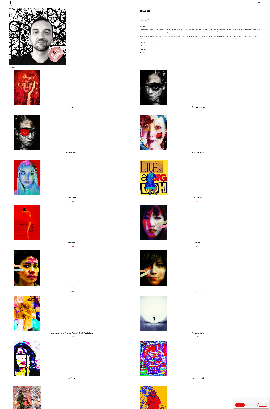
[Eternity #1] (27, 387)
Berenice (198, 288)
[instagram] (143, 52)
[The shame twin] (27, 116)
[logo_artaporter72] (10, 1)
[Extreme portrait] (153, 341)
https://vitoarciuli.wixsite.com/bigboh (149, 45)
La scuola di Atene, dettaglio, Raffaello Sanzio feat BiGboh (72, 333)
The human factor (198, 333)
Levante (198, 243)
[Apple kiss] (27, 341)
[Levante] (153, 206)
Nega (251, 405)
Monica (71, 107)
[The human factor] (153, 296)
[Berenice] (153, 251)
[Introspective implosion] (153, 387)
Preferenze (262, 405)
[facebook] (140, 52)
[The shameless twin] (153, 70)
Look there (72, 197)
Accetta (240, 405)
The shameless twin (198, 107)
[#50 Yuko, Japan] (153, 116)
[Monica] (27, 70)
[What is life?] (153, 161)
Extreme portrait (198, 378)
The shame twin (71, 152)
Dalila (72, 288)
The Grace (72, 243)
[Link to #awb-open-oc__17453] (259, 3)
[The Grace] (27, 206)
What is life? (198, 197)
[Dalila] (27, 251)
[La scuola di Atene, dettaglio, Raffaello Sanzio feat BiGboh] (27, 296)
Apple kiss (71, 378)
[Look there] (27, 161)
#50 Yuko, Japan (198, 152)
